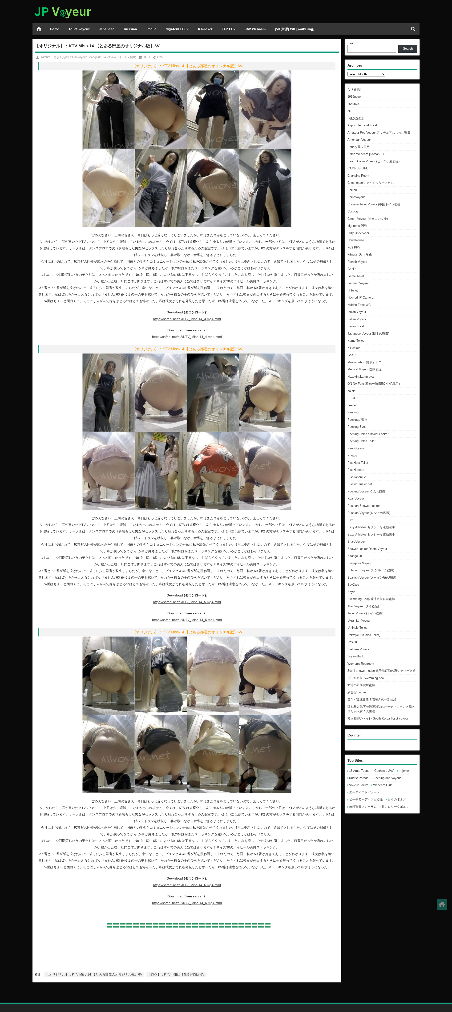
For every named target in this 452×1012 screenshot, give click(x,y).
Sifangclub (354, 556)
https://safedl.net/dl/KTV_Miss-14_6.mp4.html (187, 885)
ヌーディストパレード (364, 792)
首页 (38, 29)
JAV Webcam (255, 29)
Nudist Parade (358, 778)
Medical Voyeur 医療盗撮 (364, 369)
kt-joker (404, 770)
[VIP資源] (354, 89)
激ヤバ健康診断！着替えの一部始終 (371, 699)
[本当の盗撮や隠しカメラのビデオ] (62, 6)
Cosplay (353, 211)
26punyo (353, 104)
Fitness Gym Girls (359, 254)
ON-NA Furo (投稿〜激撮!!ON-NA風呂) (373, 383)
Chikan (352, 190)
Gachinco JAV (384, 770)
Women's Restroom (360, 663)
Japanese (106, 29)
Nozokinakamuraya (360, 376)
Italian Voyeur (356, 319)
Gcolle (351, 269)
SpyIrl (351, 592)
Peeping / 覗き (357, 419)
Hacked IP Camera (360, 297)
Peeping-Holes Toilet (361, 441)
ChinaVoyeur (356, 197)
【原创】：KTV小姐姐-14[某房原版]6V (176, 974)
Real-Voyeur (355, 498)
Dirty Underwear (358, 233)
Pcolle (151, 29)
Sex (350, 520)
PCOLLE (353, 398)
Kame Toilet (355, 340)
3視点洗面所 (355, 118)
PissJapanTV (356, 477)
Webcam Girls (382, 785)
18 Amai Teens (359, 770)
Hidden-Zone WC (359, 305)
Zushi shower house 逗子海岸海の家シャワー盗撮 (381, 670)
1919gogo (354, 96)
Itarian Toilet (355, 326)
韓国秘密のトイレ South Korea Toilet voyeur (377, 718)
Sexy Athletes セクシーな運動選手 (371, 527)
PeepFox (353, 412)
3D (349, 111)
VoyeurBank (355, 656)
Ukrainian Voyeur (359, 620)
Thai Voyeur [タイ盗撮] (363, 606)
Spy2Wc (353, 584)
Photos (352, 455)
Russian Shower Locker (363, 506)
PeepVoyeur (355, 448)
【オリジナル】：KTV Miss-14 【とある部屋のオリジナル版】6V (94, 974)
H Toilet (352, 290)
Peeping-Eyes (357, 426)
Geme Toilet (355, 276)
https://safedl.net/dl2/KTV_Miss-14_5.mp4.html (187, 620)
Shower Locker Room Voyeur (367, 549)
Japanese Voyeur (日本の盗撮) (368, 333)
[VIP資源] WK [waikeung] (294, 29)
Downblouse (355, 240)
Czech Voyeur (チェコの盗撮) (367, 218)
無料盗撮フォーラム (363, 806)
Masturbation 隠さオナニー (365, 362)
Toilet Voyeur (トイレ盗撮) (365, 613)
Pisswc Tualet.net (359, 484)
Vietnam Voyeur (358, 649)
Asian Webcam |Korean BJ (365, 154)
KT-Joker (205, 29)
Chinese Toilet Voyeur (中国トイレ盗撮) (374, 204)
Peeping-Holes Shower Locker (367, 434)
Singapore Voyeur (359, 563)
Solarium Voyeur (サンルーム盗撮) (370, 570)
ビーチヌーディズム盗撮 (366, 799)
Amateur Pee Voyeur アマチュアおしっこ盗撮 (378, 132)
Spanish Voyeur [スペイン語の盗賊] (371, 577)
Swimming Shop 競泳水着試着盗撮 (371, 599)
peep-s (352, 405)
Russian (130, 29)
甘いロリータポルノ (395, 806)
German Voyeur (358, 283)
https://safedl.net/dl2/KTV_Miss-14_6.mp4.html (187, 903)
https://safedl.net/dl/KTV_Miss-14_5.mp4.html (187, 602)
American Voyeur (359, 139)
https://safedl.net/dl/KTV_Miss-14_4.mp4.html (187, 319)
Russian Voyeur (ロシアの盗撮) (368, 513)
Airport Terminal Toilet (362, 125)
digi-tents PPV (177, 29)
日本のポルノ (397, 799)
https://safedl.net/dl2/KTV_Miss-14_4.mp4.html (187, 337)
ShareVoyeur (356, 541)
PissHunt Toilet (357, 462)
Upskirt (352, 642)
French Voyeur (357, 262)
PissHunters (355, 470)
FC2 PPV (228, 29)
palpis (351, 391)
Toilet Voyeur (79, 29)
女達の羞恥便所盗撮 (361, 685)
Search (352, 43)
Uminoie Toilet (357, 627)
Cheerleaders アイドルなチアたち (370, 182)
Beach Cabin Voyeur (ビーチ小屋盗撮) (373, 161)
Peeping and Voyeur (387, 778)
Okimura (45, 57)
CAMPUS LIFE (357, 168)
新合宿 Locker (357, 692)
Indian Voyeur (356, 312)
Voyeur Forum (358, 785)
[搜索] (413, 29)
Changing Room (358, 175)
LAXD (351, 355)
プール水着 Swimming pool (365, 678)
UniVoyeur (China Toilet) (363, 635)
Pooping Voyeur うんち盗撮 (366, 491)
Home (54, 29)
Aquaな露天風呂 (358, 147)
